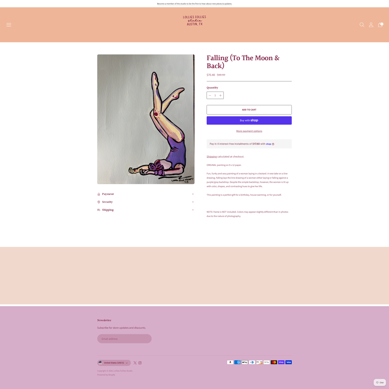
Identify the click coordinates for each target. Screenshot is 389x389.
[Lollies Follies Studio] (194, 24)
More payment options (249, 131)
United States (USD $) (114, 362)
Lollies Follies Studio (123, 370)
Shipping (212, 156)
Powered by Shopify (106, 374)
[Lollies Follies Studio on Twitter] (135, 363)
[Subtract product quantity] (210, 95)
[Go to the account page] (371, 25)
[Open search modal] (362, 25)
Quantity (212, 88)
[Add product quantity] (220, 95)
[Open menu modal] (9, 25)
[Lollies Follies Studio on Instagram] (140, 363)
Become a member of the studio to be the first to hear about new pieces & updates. (194, 3)
